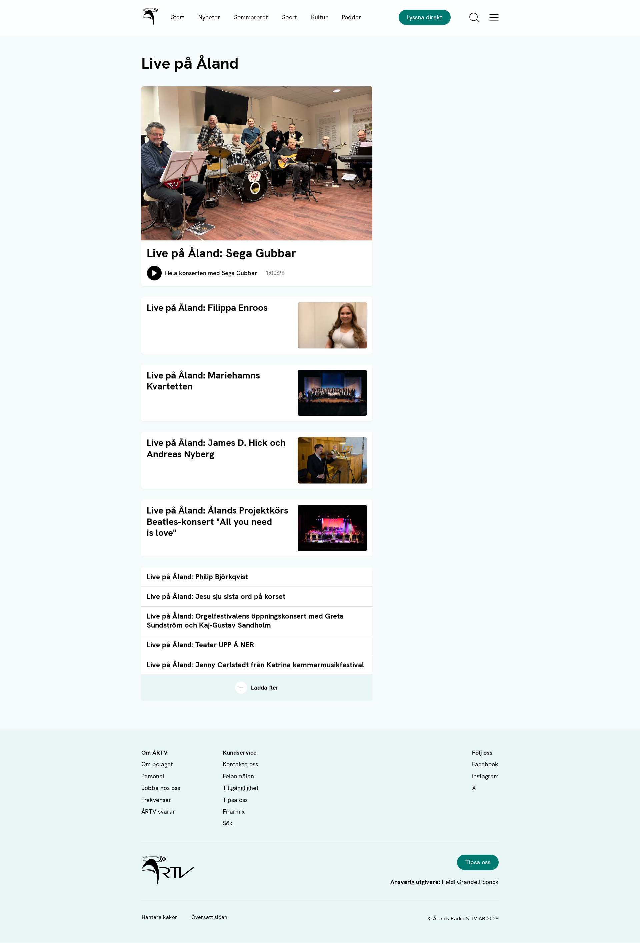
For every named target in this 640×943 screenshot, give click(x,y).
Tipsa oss (235, 800)
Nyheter (209, 17)
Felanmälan (238, 776)
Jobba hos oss (160, 788)
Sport (289, 17)
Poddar (351, 17)
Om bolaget (157, 764)
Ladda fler (265, 687)
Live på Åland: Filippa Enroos (207, 307)
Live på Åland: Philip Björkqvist (197, 577)
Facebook (485, 764)
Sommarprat (251, 17)
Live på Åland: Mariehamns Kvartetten (203, 380)
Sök (228, 823)
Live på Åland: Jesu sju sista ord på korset (216, 596)
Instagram (485, 776)
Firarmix (234, 811)
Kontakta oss (240, 764)
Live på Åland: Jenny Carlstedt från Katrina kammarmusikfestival (255, 665)
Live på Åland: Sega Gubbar (221, 253)
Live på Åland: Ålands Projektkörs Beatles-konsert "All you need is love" (217, 521)
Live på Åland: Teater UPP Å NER (200, 645)
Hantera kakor (159, 917)
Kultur (319, 17)
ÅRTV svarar (158, 811)
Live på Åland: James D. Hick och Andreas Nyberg (216, 448)
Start (177, 17)
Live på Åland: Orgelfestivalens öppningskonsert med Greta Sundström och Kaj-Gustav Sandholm (245, 620)
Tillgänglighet (241, 788)
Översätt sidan (209, 917)
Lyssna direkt (424, 17)
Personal (152, 776)
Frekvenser (156, 800)
